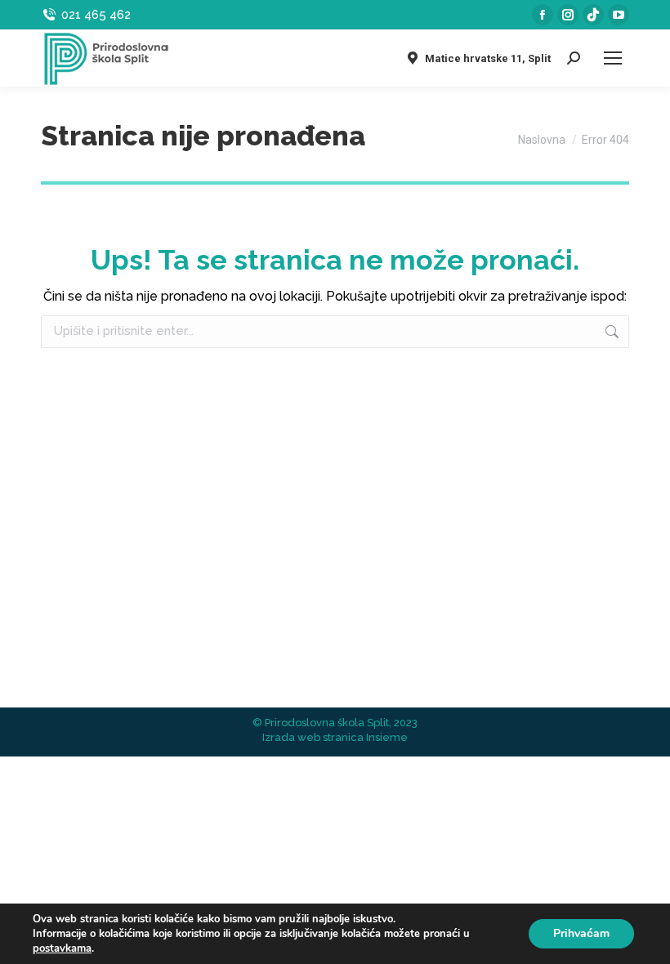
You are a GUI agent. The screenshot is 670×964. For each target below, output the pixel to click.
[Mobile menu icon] (612, 58)
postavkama (62, 948)
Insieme (387, 737)
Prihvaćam (581, 933)
